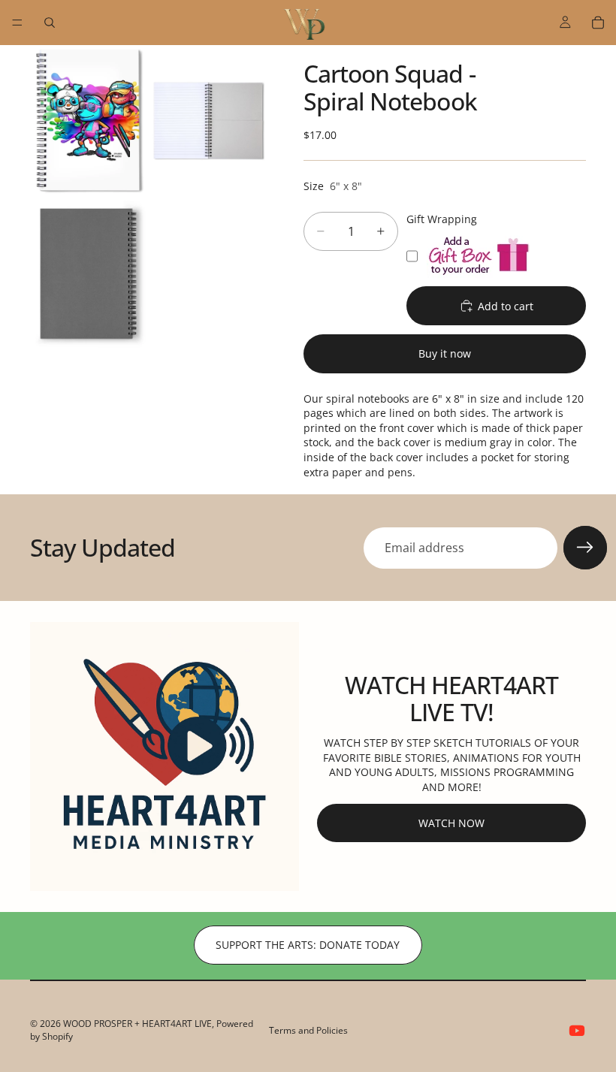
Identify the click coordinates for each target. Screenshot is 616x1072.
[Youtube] (577, 1031)
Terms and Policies (308, 1030)
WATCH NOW (451, 823)
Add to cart (505, 306)
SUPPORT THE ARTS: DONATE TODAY (308, 945)
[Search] (49, 22)
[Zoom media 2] (208, 121)
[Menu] (17, 22)
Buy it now (444, 353)
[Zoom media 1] (88, 121)
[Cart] (597, 22)
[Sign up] (585, 547)
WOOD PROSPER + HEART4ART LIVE (137, 1023)
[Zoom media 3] (88, 275)
